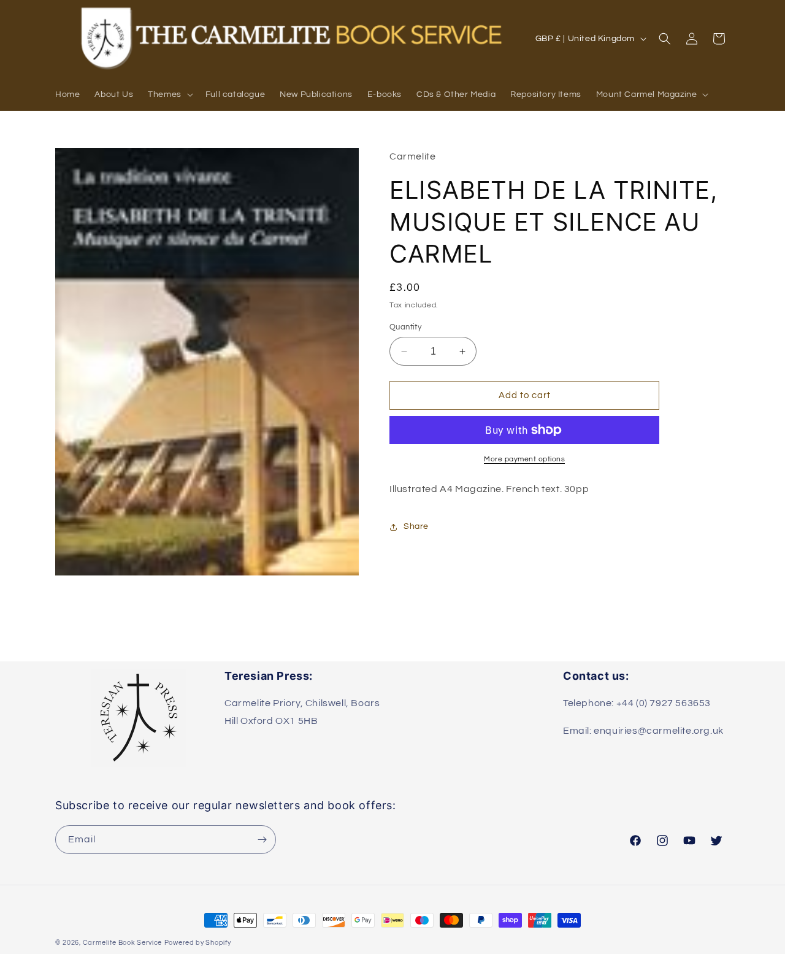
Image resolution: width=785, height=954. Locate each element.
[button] (169, 94)
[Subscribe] (261, 839)
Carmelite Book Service (122, 942)
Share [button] (416, 526)
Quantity (405, 327)
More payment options (524, 459)
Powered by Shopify (197, 942)
